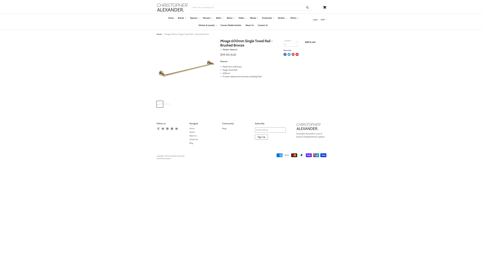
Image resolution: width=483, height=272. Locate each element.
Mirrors (293, 18)
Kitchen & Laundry (207, 25)
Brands (181, 18)
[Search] (307, 7)
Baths (219, 18)
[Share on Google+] (293, 54)
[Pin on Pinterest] (297, 54)
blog (191, 143)
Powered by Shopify (164, 158)
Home (171, 18)
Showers (207, 18)
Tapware (194, 18)
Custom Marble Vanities (230, 25)
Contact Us (263, 25)
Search (192, 132)
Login (315, 20)
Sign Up (261, 137)
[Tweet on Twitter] (289, 54)
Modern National (230, 49)
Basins (230, 18)
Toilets (241, 18)
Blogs (224, 128)
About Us (250, 25)
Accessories (267, 18)
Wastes (253, 18)
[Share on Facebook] (285, 54)
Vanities (281, 18)
